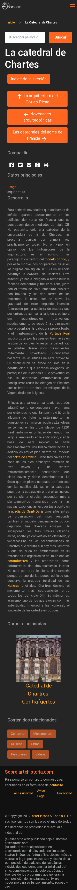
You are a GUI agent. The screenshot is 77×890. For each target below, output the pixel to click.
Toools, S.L (61, 816)
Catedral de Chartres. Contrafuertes (38, 694)
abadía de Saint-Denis (27, 511)
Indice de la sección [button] (29, 78)
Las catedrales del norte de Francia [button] (37, 135)
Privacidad (64, 793)
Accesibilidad (23, 793)
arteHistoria (40, 816)
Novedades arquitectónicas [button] (37, 117)
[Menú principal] (72, 4)
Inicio (11, 22)
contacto (56, 785)
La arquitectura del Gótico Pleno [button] (41, 98)
